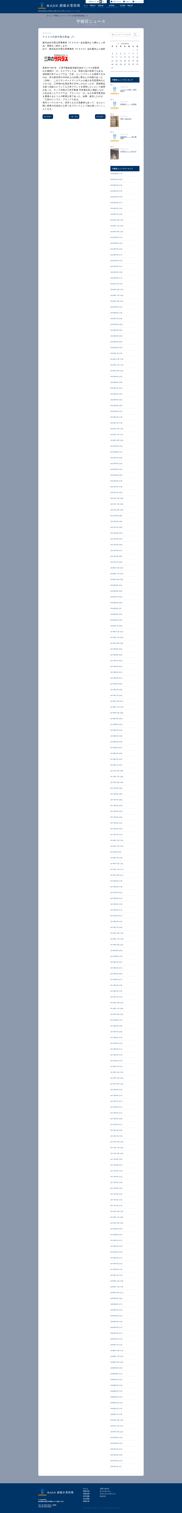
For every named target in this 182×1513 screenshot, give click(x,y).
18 (117, 61)
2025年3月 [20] (116, 272)
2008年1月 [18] (116, 1414)
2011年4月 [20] (116, 1188)
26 (121, 64)
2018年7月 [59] (116, 730)
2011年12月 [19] (116, 1142)
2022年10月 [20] (116, 440)
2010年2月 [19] (116, 1269)
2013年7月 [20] (116, 1032)
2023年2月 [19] (116, 417)
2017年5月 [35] (116, 811)
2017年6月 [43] (116, 806)
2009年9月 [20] (116, 1298)
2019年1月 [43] (116, 695)
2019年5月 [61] (116, 672)
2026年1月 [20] (116, 214)
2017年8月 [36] (116, 794)
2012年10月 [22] (116, 1084)
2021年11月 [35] (116, 504)
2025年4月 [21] (116, 266)
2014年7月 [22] (116, 962)
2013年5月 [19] (116, 1043)
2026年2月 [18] (116, 208)
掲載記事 (130, 6)
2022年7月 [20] (116, 458)
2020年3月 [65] (116, 614)
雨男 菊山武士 (126, 119)
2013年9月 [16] (116, 1020)
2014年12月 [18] (116, 933)
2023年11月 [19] (116, 365)
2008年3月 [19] (116, 1403)
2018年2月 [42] (116, 759)
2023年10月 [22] (116, 371)
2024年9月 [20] (116, 307)
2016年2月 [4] (115, 852)
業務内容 (92, 6)
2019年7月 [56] (116, 661)
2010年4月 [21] (116, 1258)
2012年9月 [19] (116, 1090)
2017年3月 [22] (116, 823)
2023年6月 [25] (116, 394)
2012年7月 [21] (116, 1101)
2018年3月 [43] (116, 753)
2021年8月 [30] (116, 521)
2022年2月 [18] (116, 487)
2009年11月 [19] (116, 1287)
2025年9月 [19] (116, 237)
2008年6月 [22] (116, 1385)
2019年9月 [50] (116, 649)
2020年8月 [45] (116, 591)
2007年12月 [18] (116, 1420)
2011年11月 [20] (116, 1148)
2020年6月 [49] (116, 603)
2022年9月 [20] (116, 446)
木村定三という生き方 (128, 151)
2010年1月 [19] (116, 1275)
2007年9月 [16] (116, 1437)
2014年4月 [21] (116, 979)
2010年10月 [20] (116, 1223)
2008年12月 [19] (116, 1351)
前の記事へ (48, 116)
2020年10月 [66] (116, 579)
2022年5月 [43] (116, 469)
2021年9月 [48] (116, 516)
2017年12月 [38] (116, 771)
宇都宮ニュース (59, 16)
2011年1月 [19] (116, 1206)
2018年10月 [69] (116, 713)
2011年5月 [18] (116, 1182)
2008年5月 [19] (116, 1391)
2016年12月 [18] (116, 840)
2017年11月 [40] (116, 777)
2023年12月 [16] (116, 359)
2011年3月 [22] (116, 1194)
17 (112, 61)
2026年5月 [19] (116, 191)
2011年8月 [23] (116, 1165)
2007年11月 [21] (116, 1426)
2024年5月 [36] (116, 330)
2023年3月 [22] (116, 411)
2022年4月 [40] (116, 475)
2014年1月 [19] (116, 997)
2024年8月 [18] (116, 313)
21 (129, 61)
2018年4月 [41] (116, 748)
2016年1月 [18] (116, 858)
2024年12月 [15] (116, 290)
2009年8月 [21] (116, 1304)
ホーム (86, 6)
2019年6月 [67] (116, 666)
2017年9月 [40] (116, 788)
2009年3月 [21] (116, 1333)
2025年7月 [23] (116, 249)
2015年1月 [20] (116, 927)
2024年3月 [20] (116, 342)
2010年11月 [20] (116, 1217)
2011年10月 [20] (116, 1153)
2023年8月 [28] (116, 382)
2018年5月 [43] (116, 742)
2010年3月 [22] (116, 1264)
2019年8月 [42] (116, 655)
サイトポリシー (105, 1491)
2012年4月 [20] (116, 1119)
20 (125, 61)
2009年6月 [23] (116, 1316)
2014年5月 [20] (116, 974)
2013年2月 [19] (116, 1061)
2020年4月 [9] (115, 608)
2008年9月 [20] (116, 1368)
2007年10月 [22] (116, 1432)
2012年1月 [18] (116, 1136)
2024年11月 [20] (116, 295)
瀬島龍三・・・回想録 (128, 104)
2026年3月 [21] (116, 203)
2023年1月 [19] (116, 423)
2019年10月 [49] (116, 643)
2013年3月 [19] (116, 1055)
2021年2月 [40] (116, 556)
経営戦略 (112, 6)
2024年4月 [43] (116, 336)
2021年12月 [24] (116, 498)
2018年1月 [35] (116, 765)
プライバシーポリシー (108, 1493)
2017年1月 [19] (116, 835)
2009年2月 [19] (116, 1339)
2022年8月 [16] (116, 452)
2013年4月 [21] (116, 1049)
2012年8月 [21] (116, 1095)
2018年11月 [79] (116, 707)
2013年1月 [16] (116, 1066)
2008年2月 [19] (116, 1408)
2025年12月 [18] (116, 220)
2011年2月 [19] (116, 1200)
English (127, 1)
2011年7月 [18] (116, 1171)
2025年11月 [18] (116, 226)
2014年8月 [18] (116, 956)
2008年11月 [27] (116, 1356)
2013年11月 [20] (116, 1008)
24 (112, 64)
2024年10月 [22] (116, 301)
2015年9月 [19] (116, 881)
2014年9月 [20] (116, 950)
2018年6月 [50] (116, 736)
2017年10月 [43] (116, 782)
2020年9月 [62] (116, 585)
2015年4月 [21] (116, 910)
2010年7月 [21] (116, 1240)
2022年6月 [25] (116, 463)
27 (125, 64)
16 (137, 57)
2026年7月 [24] (116, 179)
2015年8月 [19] (116, 887)
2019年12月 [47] (116, 632)
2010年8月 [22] (116, 1235)
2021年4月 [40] (116, 545)
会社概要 (122, 6)
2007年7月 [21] (116, 1449)
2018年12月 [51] (116, 701)
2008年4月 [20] (116, 1397)
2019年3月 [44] (116, 684)
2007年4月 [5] (115, 1466)
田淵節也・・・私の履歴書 (128, 137)
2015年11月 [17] (116, 869)
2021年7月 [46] (116, 527)
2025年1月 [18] (116, 284)
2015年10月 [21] (116, 875)
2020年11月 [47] (116, 574)
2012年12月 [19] (116, 1072)
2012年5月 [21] (116, 1113)
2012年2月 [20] (116, 1130)
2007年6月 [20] (116, 1455)
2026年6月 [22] (116, 185)
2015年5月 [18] (116, 904)
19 (121, 61)
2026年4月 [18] (116, 197)
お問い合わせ (117, 1)
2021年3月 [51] (116, 550)
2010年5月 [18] (116, 1252)
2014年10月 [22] (116, 945)
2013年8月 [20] (116, 1026)
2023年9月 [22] (116, 376)
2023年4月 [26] (116, 405)
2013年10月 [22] (116, 1014)
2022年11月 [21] (116, 434)
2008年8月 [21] (116, 1374)
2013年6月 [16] (116, 1037)
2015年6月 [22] (116, 898)
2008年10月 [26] (116, 1362)
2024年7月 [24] (116, 319)
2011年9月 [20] (116, 1159)
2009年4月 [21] (116, 1327)
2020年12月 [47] (116, 568)
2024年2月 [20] (116, 347)
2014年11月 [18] (116, 939)
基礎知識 (101, 6)
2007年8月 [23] (116, 1443)
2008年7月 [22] (116, 1379)
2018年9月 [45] (116, 719)
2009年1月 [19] (116, 1345)
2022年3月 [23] (116, 481)
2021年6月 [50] (116, 533)
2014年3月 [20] (116, 985)
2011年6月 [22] (116, 1177)
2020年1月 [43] (116, 626)
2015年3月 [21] (116, 916)
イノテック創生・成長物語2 (128, 90)
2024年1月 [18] (116, 353)
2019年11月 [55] (116, 637)
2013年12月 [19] (116, 1003)
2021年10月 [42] (116, 510)
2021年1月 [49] (116, 562)
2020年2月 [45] (116, 620)
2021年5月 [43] (116, 539)
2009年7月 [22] (116, 1310)
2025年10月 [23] (116, 232)
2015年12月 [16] (116, 863)
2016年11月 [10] (116, 846)
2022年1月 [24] (116, 492)
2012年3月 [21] (116, 1124)
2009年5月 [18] (116, 1322)
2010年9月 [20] (116, 1229)
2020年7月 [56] (116, 597)
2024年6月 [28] (116, 324)
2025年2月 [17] (116, 278)
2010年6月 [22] (116, 1246)
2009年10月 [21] (116, 1293)
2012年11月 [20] (116, 1078)
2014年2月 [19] (116, 991)
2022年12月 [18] (116, 429)
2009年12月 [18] (116, 1281)
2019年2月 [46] (116, 690)
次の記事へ (100, 116)
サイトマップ (139, 1)
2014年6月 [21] (116, 968)
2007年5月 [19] (116, 1461)
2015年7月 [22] (116, 892)
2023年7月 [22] (116, 388)
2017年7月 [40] (116, 800)
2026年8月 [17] (116, 174)
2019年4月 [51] (116, 678)
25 (117, 64)
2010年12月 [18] (116, 1211)
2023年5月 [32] (116, 400)
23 (137, 61)
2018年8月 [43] (116, 724)
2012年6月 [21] (116, 1107)
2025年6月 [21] (116, 255)
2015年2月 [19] (116, 921)
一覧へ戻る (74, 117)
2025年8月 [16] (116, 243)
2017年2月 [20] (116, 829)
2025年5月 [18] (116, 261)
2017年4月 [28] (116, 817)
